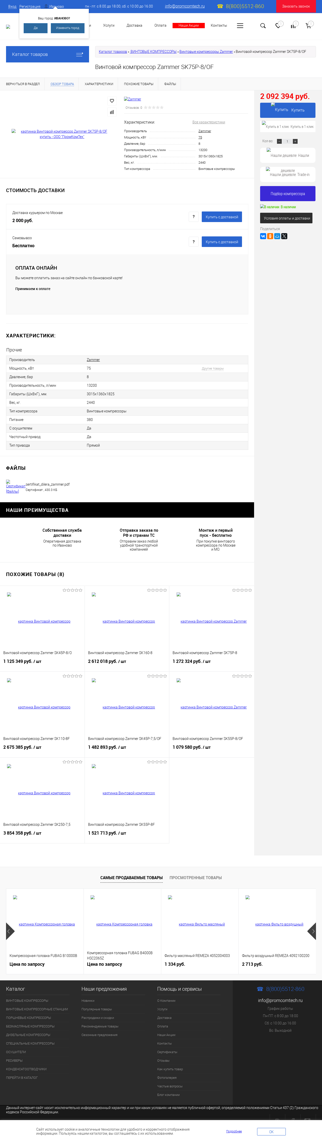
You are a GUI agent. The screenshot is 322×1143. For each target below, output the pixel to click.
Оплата (160, 25)
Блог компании (168, 1095)
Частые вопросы (170, 1086)
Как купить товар (170, 1069)
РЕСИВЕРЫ (14, 1060)
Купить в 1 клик (302, 126)
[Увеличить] (62, 134)
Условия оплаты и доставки (287, 218)
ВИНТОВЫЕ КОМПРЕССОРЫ (153, 52)
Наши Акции (189, 25)
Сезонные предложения (99, 1035)
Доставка (134, 25)
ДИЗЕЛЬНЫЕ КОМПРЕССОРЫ (28, 1035)
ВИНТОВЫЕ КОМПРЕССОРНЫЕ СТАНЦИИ (37, 1009)
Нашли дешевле (295, 158)
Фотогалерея (167, 1078)
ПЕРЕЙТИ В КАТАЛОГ (22, 1078)
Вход (12, 7)
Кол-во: (268, 140)
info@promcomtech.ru (185, 6)
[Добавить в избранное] (111, 100)
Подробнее (234, 1131)
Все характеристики (208, 122)
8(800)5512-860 (245, 6)
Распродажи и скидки (98, 1018)
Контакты (219, 25)
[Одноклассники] (270, 236)
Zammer (204, 131)
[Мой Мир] (277, 236)
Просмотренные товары (196, 877)
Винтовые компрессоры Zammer (206, 52)
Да (35, 28)
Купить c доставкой (222, 217)
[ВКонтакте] (263, 236)
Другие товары (213, 368)
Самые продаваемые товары (131, 877)
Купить (298, 110)
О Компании (166, 1001)
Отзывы (163, 1060)
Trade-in (303, 174)
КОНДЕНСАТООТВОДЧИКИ (26, 1069)
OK (271, 1132)
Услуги (108, 25)
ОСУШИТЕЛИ (16, 1052)
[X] (284, 236)
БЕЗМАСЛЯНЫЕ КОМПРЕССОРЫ (30, 1026)
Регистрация (30, 7)
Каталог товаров (30, 54)
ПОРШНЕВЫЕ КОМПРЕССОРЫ (28, 1018)
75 (200, 137)
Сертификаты (167, 1052)
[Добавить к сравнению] (111, 112)
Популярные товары (97, 1009)
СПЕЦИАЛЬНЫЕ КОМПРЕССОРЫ (30, 1043)
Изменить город (67, 28)
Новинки (88, 1001)
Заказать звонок (296, 6)
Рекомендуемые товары (100, 1026)
